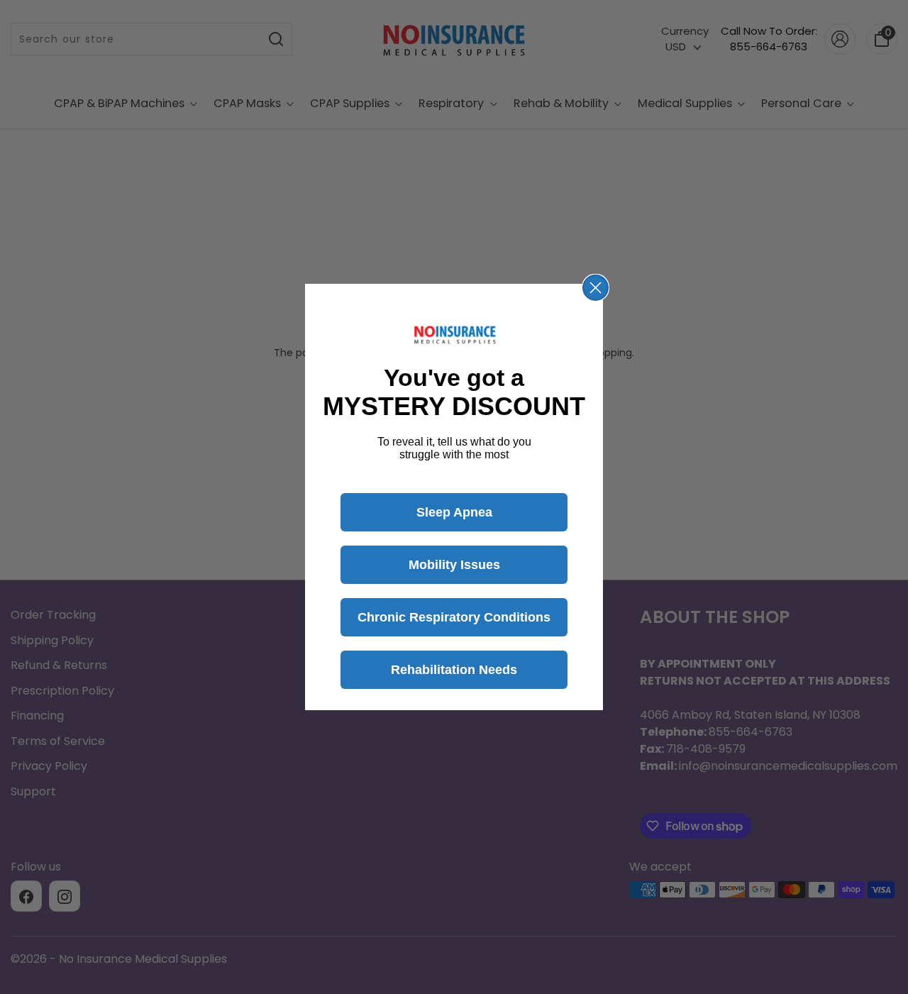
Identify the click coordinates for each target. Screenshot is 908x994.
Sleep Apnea (454, 512)
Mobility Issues (454, 565)
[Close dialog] (595, 287)
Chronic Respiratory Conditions (454, 617)
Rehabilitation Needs (454, 670)
